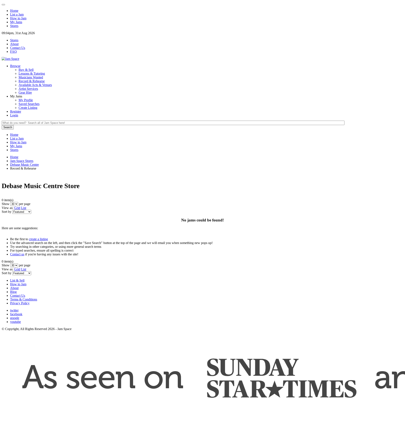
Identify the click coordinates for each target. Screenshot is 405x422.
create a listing (38, 239)
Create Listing (28, 107)
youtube (15, 322)
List (23, 208)
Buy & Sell (26, 69)
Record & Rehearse (32, 81)
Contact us (17, 254)
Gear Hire (25, 92)
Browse (15, 66)
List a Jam (17, 14)
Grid (17, 208)
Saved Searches (29, 104)
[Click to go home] (10, 59)
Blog (13, 292)
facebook (16, 314)
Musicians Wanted (31, 77)
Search (7, 127)
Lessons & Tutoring (32, 73)
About (14, 288)
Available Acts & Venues (35, 85)
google (14, 318)
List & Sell (17, 280)
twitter (14, 310)
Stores (14, 26)
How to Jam (18, 284)
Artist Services (28, 88)
